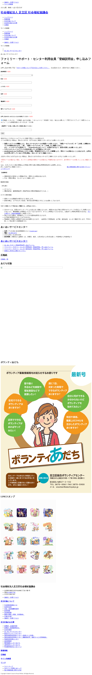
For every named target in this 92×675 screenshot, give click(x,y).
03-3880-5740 (11, 592)
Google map (33, 231)
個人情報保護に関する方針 (13, 670)
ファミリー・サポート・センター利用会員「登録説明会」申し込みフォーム (28, 247)
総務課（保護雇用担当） (12, 628)
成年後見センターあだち (12, 645)
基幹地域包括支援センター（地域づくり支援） (19, 635)
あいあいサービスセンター (13, 50)
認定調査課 (8, 641)
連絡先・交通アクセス (11, 2)
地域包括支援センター (11, 639)
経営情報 (7, 610)
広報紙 (6, 25)
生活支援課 (8, 629)
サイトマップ (8, 666)
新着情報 (7, 19)
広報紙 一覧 (4, 259)
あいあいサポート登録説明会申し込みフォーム (19, 245)
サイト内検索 (8, 4)
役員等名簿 (8, 607)
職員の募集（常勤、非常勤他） (14, 614)
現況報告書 (8, 612)
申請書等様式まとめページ (13, 646)
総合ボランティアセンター (13, 633)
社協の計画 (8, 616)
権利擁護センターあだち (12, 643)
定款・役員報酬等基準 (11, 609)
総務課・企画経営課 (10, 626)
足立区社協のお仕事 (10, 23)
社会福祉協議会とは (10, 605)
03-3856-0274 (13, 233)
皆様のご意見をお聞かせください (15, 251)
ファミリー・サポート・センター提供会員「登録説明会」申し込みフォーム (28, 249)
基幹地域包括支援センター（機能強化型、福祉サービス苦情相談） (25, 637)
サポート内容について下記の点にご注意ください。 (33, 68)
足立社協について (10, 21)
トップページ (8, 17)
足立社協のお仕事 (7, 622)
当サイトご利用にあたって (13, 668)
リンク (3, 663)
